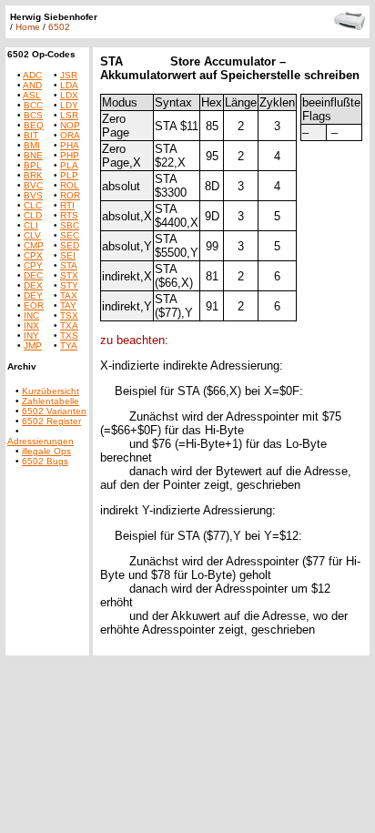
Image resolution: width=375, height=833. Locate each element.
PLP (69, 175)
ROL (69, 185)
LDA (69, 85)
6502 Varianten (54, 411)
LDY (69, 105)
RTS (69, 215)
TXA (69, 325)
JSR (68, 75)
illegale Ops (46, 451)
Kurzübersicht (50, 391)
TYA (68, 345)
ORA (70, 135)
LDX (69, 95)
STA (68, 265)
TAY (68, 305)
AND (32, 85)
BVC (33, 185)
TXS (69, 335)
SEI (68, 255)
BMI (32, 145)
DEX (33, 285)
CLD (33, 215)
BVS (33, 195)
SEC (69, 235)
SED (69, 245)
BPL (33, 165)
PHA (69, 145)
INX (31, 325)
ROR (70, 195)
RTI (67, 205)
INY (31, 335)
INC (31, 315)
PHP (69, 155)
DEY (33, 295)
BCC (33, 105)
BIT (31, 135)
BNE (33, 155)
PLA (69, 165)
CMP (34, 245)
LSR (69, 115)
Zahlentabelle (50, 401)
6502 (59, 27)
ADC (32, 75)
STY (69, 285)
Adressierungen (40, 441)
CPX (33, 255)
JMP (33, 345)
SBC (69, 225)
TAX (68, 295)
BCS (33, 115)
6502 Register (51, 421)
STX (69, 275)
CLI (31, 225)
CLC (33, 205)
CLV (32, 235)
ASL (32, 95)
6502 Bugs (45, 461)
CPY (33, 265)
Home (27, 27)
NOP (70, 125)
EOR (34, 305)
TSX (69, 315)
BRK (33, 175)
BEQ (34, 125)
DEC (33, 275)
